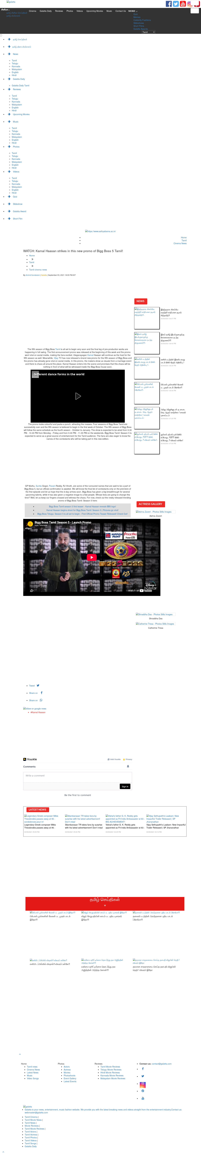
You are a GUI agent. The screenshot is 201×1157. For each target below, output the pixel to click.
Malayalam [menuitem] (17, 69)
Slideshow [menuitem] (17, 203)
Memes (136, 17)
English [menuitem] (15, 72)
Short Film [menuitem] (17, 218)
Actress (67, 1069)
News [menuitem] (15, 53)
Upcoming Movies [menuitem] (21, 114)
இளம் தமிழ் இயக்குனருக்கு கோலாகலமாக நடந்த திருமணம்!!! (172, 337)
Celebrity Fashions (142, 20)
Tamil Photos (31, 1137)
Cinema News (180, 243)
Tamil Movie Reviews (110, 1066)
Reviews (59, 10)
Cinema (32, 10)
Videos (80, 10)
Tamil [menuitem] (14, 60)
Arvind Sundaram (33, 275)
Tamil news (32, 1066)
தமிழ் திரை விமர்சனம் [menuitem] (21, 46)
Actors (67, 1066)
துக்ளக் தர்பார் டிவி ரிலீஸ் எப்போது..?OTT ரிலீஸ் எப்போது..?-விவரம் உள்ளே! (172, 437)
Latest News (32, 1072)
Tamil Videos (31, 1140)
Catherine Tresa (155, 627)
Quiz (135, 14)
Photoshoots (69, 1075)
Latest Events (70, 1081)
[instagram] (190, 4)
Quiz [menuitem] (14, 196)
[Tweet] (176, 3)
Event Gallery (70, 1078)
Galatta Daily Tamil (20, 85)
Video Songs (33, 1078)
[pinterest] (142, 1091)
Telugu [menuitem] (15, 63)
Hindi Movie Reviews (110, 1072)
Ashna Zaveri (155, 515)
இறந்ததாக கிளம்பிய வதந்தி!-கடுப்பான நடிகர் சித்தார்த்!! (171, 312)
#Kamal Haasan (38, 712)
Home (184, 237)
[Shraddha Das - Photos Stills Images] (156, 614)
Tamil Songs (31, 1143)
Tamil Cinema (31, 1116)
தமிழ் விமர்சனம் (13, 15)
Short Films (138, 25)
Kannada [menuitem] (16, 66)
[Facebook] (142, 1068)
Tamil (184, 240)
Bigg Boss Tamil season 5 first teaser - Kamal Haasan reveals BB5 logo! (82, 506)
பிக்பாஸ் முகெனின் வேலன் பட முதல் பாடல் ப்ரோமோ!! (172, 386)
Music (109, 10)
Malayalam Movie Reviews (112, 1078)
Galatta (44, 275)
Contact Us (121, 10)
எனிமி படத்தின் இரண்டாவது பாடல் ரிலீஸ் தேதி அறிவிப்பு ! (173, 361)
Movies (67, 1072)
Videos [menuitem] (15, 171)
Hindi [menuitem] (14, 75)
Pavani (52, 485)
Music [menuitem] (15, 121)
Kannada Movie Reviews (111, 1075)
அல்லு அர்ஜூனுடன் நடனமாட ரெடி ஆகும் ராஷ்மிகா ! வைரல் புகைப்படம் (173, 412)
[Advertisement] (77, 325)
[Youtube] (183, 3)
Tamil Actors (31, 1131)
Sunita (39, 485)
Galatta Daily (46, 10)
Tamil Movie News (33, 1119)
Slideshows (138, 22)
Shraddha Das (155, 618)
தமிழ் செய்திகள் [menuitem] (19, 39)
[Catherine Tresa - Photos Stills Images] (156, 623)
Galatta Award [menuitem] (19, 211)
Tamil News (30, 1122)
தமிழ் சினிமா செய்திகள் (16, 12)
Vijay (56, 357)
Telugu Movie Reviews (110, 1069)
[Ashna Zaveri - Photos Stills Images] (156, 511)
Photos (70, 10)
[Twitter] (142, 1076)
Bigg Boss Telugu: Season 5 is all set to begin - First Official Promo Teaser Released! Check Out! (82, 513)
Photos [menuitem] (15, 146)
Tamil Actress (31, 1134)
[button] (78, 396)
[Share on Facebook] (169, 3)
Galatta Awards (140, 28)
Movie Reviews (32, 1125)
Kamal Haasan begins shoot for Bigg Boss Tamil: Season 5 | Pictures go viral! (82, 510)
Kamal (90, 355)
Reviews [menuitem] (16, 89)
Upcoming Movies (94, 10)
